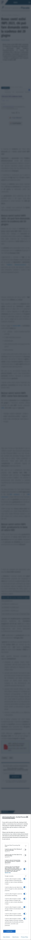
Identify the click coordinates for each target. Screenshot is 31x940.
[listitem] (15, 846)
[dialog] (15, 877)
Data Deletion (6, 937)
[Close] (27, 817)
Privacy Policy (24, 937)
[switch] (25, 849)
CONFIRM (9, 931)
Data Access (15, 937)
